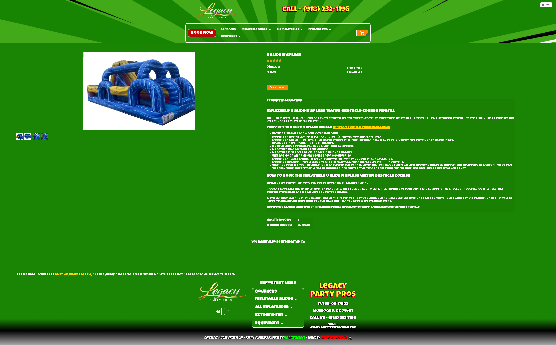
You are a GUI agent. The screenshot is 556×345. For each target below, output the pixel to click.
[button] (202, 33)
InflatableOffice (294, 338)
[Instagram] (227, 311)
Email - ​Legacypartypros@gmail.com (333, 326)
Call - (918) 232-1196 (315, 9)
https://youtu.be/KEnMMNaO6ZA (361, 127)
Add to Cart (278, 87)
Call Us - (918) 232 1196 (333, 318)
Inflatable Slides (254, 29)
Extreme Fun (318, 29)
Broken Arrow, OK (82, 274)
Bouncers (228, 29)
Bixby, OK (61, 274)
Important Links (278, 283)
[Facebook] (218, 311)
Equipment (229, 36)
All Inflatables (288, 29)
